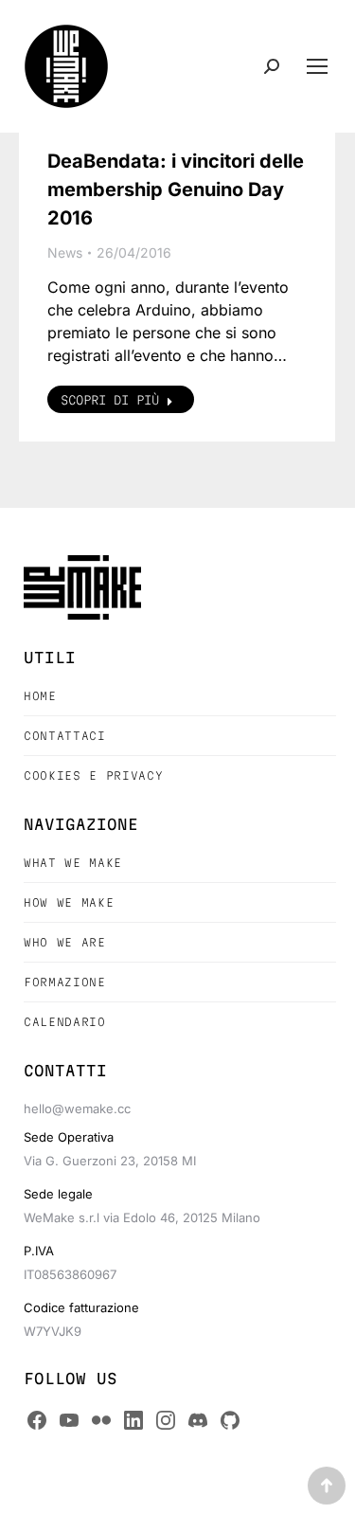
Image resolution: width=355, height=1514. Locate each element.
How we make (69, 902)
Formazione (65, 982)
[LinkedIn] (133, 1420)
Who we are (65, 942)
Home (40, 696)
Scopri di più (110, 399)
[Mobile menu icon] (317, 66)
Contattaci (65, 736)
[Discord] (198, 1420)
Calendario (65, 1022)
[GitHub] (230, 1420)
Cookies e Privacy (93, 775)
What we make (73, 862)
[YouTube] (69, 1420)
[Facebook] (37, 1420)
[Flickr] (101, 1420)
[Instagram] (165, 1420)
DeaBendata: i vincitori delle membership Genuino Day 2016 (175, 189)
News (64, 252)
